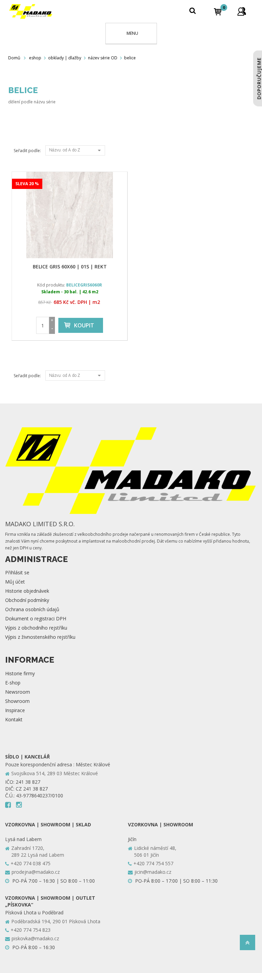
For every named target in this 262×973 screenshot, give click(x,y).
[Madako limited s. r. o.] (30, 11)
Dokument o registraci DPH (35, 618)
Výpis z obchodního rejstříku (36, 627)
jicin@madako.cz (152, 872)
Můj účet (15, 581)
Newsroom (17, 692)
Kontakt (14, 719)
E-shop (12, 682)
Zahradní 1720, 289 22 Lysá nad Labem (37, 851)
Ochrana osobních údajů (32, 609)
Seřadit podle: (27, 150)
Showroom (17, 701)
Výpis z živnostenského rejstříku (40, 637)
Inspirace (15, 710)
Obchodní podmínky (27, 600)
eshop (35, 58)
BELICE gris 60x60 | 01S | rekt (70, 266)
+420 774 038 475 (30, 863)
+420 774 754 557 (153, 863)
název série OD (102, 58)
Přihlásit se (17, 572)
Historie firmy (20, 673)
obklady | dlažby (64, 58)
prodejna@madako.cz (36, 872)
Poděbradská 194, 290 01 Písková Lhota (55, 921)
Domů (14, 58)
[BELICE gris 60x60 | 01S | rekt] (69, 215)
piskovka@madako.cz (35, 938)
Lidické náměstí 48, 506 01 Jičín (155, 851)
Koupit (84, 325)
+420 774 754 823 (30, 930)
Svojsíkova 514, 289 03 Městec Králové (54, 773)
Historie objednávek (27, 591)
